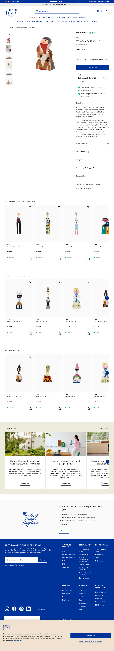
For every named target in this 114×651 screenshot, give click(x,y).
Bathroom (72, 21)
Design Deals (100, 602)
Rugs (58, 21)
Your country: (9, 565)
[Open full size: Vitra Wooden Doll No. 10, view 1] (45, 53)
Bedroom (64, 21)
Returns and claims (69, 561)
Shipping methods (68, 558)
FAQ (63, 564)
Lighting (27, 21)
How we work (100, 555)
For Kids (94, 21)
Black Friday (99, 605)
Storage (52, 21)
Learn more (63, 524)
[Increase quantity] (85, 59)
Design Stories (66, 17)
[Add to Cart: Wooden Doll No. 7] (88, 259)
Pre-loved (65, 600)
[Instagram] (7, 609)
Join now (64, 531)
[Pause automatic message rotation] (78, 1)
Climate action (84, 565)
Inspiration (57, 17)
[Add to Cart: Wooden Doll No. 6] (88, 408)
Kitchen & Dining (37, 21)
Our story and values (84, 550)
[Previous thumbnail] (9, 34)
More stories (104, 428)
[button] (98, 11)
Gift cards (98, 599)
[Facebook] (14, 609)
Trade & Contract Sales (101, 550)
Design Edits (99, 595)
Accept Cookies (91, 635)
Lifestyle (87, 21)
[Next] (107, 462)
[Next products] (107, 223)
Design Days (33, 17)
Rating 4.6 (61, 1)
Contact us (66, 567)
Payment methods (68, 554)
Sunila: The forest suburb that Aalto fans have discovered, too (25, 462)
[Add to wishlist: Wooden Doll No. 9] (30, 282)
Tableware (82, 606)
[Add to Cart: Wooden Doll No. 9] (30, 333)
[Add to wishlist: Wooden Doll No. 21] (88, 282)
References (99, 561)
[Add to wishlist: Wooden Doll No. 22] (30, 207)
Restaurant (66, 597)
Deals (50, 17)
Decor (46, 21)
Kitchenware (83, 603)
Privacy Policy (18, 640)
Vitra (77, 38)
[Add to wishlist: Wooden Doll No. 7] (88, 207)
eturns (89, 90)
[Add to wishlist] (72, 33)
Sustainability (83, 555)
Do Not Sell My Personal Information (90, 642)
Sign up (42, 560)
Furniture (20, 21)
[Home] (5, 27)
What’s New (83, 590)
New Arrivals (43, 17)
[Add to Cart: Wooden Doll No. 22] (30, 259)
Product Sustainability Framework (83, 559)
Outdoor (80, 21)
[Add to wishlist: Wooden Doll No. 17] (59, 356)
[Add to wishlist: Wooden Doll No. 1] (59, 282)
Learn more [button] (82, 81)
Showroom (66, 594)
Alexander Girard (82, 44)
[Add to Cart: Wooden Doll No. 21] (88, 333)
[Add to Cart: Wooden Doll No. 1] (59, 333)
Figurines (32, 27)
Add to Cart (93, 67)
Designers (82, 17)
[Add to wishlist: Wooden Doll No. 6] (88, 356)
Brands (75, 17)
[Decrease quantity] (77, 59)
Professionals (67, 590)
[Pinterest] (21, 609)
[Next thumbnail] (9, 87)
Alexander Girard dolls (84, 188)
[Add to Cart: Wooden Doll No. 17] (59, 408)
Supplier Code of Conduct (85, 574)
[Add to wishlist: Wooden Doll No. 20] (30, 356)
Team (97, 558)
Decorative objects (21, 27)
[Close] (37, 618)
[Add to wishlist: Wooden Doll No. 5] (59, 207)
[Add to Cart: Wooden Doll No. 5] (59, 259)
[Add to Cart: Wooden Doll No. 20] (30, 408)
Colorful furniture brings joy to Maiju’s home (66, 462)
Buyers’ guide (84, 578)
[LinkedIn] (28, 609)
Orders (64, 551)
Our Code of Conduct (83, 569)
